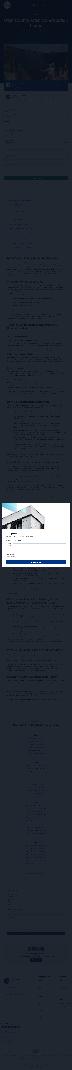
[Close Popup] (67, 505)
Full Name (10, 543)
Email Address (11, 549)
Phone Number (10, 554)
